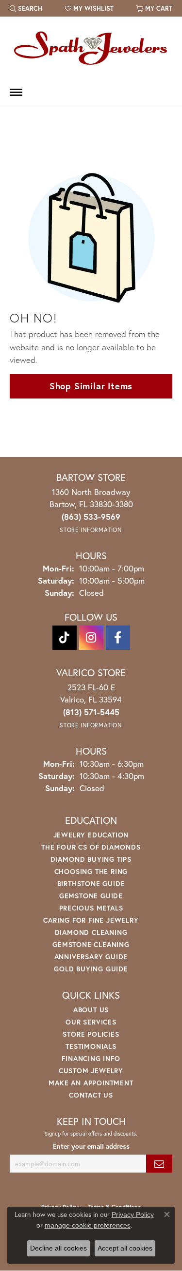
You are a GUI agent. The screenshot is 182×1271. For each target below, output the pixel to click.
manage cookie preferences (88, 1225)
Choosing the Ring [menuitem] (91, 871)
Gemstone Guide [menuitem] (91, 895)
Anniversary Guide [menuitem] (91, 956)
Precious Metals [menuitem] (91, 907)
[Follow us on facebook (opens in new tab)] (118, 638)
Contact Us (91, 1095)
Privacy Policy (133, 1214)
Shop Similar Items (91, 386)
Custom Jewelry (91, 1070)
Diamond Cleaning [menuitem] (91, 932)
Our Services (91, 1021)
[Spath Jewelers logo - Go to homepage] (91, 48)
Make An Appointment (91, 1082)
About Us (91, 1009)
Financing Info (91, 1058)
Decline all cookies (58, 1248)
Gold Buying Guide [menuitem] (91, 968)
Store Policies (91, 1034)
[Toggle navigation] (16, 92)
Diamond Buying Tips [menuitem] (91, 859)
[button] (26, 8)
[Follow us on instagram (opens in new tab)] (91, 638)
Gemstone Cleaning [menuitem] (91, 944)
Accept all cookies (125, 1248)
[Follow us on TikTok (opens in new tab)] (64, 638)
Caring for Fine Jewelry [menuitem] (90, 920)
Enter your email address (91, 1146)
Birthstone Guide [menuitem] (91, 883)
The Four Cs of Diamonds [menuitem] (90, 847)
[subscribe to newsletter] (159, 1164)
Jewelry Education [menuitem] (91, 834)
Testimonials (91, 1046)
